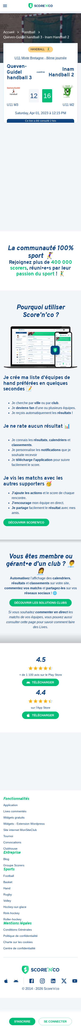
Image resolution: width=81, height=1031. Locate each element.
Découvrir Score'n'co (26, 522)
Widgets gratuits (14, 817)
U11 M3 (12, 105)
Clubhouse (10, 848)
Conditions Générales (17, 929)
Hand (6, 888)
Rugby (7, 894)
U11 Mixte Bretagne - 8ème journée (41, 58)
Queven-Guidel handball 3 (19, 72)
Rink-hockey (11, 913)
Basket (7, 882)
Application (10, 805)
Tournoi (8, 836)
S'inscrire (22, 1021)
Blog (6, 859)
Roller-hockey (12, 919)
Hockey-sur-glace (14, 907)
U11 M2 (68, 105)
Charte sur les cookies (18, 942)
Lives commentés (14, 811)
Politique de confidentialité (20, 935)
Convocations (12, 842)
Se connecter (55, 1021)
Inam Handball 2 (61, 72)
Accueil (8, 32)
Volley (7, 900)
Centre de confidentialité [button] (19, 948)
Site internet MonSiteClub (20, 830)
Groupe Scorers (13, 865)
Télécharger (43, 682)
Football (8, 875)
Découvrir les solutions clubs (40, 602)
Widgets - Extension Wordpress (24, 823)
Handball (28, 32)
